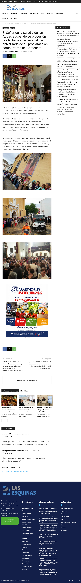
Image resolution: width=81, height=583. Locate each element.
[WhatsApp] (14, 56)
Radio (34, 1)
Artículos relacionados (10, 391)
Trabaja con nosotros (51, 1)
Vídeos (29, 1)
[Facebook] (5, 56)
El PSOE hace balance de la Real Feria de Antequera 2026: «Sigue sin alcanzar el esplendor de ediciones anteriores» (67, 83)
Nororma (23, 13)
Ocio (42, 13)
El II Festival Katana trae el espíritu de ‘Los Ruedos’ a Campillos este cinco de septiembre (65, 111)
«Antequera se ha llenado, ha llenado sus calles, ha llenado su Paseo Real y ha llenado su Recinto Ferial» (67, 93)
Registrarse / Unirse (6, 1)
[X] (9, 56)
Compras (50, 13)
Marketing (59, 13)
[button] (77, 13)
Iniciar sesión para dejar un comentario (14, 471)
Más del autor (25, 391)
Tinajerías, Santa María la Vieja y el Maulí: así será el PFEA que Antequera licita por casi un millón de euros (44, 412)
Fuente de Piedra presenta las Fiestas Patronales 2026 (67, 65)
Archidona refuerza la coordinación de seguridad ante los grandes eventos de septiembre (26, 412)
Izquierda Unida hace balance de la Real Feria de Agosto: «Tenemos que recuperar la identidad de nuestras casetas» (67, 73)
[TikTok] (76, 580)
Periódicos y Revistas (19, 1)
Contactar (40, 1)
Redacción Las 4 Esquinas (12, 51)
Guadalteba (34, 13)
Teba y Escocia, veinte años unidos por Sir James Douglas (67, 60)
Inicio (3, 23)
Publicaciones (7, 18)
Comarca (14, 13)
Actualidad (10, 23)
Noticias (5, 13)
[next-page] (6, 420)
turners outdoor (7, 434)
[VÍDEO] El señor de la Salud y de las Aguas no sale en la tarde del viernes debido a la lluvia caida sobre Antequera (40, 365)
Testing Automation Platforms (12, 451)
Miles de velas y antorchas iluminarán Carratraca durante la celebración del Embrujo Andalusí (9, 412)
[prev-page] (2, 420)
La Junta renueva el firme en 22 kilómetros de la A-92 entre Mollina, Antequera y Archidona (67, 102)
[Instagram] (72, 580)
